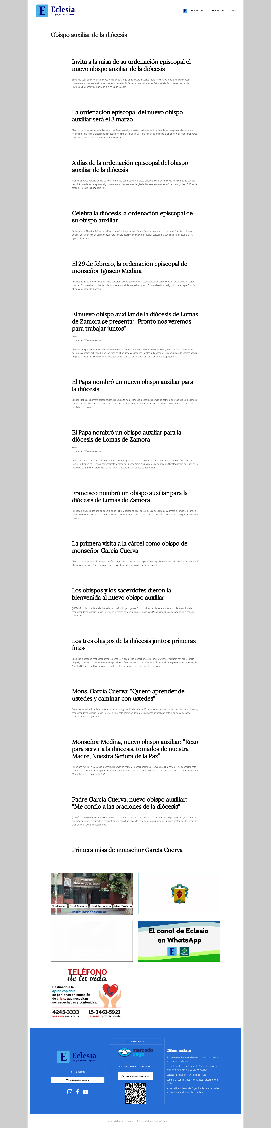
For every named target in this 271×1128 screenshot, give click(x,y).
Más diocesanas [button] (216, 10)
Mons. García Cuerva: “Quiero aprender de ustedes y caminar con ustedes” (128, 694)
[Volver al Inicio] (56, 10)
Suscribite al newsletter (137, 1075)
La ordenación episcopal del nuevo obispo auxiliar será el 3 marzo (127, 115)
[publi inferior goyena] (92, 941)
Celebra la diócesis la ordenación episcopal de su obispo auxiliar (132, 216)
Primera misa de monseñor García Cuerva (127, 850)
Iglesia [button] (232, 10)
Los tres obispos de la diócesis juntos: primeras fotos (134, 644)
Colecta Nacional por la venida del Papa (186, 1074)
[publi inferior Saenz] (92, 894)
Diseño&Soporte (161, 1121)
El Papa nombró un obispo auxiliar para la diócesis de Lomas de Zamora (126, 435)
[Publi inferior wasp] (179, 941)
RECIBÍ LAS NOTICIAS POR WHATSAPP (135, 1066)
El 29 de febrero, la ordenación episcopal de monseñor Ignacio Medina (129, 267)
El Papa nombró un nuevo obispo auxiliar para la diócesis (132, 385)
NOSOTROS (80, 1072)
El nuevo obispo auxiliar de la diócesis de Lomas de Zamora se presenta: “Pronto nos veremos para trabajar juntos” (135, 321)
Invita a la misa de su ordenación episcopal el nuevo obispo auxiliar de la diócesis (131, 65)
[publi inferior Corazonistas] (179, 893)
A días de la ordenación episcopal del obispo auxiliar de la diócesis (130, 166)
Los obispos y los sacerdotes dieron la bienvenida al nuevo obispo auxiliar (121, 593)
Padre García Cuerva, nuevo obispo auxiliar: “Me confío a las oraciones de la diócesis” (129, 803)
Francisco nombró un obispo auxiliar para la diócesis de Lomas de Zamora (130, 496)
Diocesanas (197, 10)
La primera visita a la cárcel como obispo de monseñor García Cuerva (129, 546)
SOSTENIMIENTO (137, 1041)
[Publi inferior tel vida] (86, 992)
